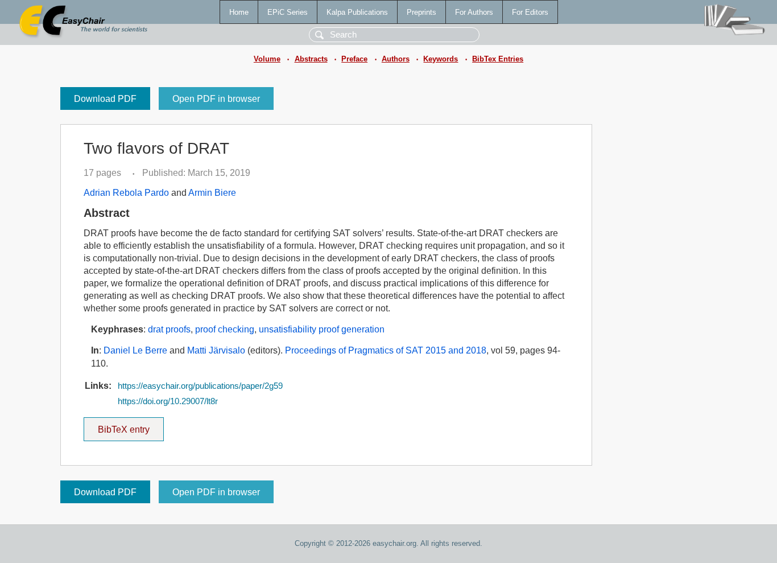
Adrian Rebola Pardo (126, 193)
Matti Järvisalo (216, 350)
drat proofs (169, 329)
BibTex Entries (497, 59)
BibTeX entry (131, 425)
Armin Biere (212, 193)
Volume (267, 59)
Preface (354, 59)
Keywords (440, 59)
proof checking (224, 329)
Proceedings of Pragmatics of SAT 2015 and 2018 (385, 350)
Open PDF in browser (216, 99)
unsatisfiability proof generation (322, 329)
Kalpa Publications (357, 12)
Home (239, 12)
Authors (396, 59)
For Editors (530, 12)
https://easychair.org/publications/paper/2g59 (200, 386)
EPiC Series (287, 12)
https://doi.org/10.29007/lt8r (168, 401)
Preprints (421, 12)
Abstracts (311, 59)
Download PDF (105, 99)
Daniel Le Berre (135, 350)
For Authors (474, 12)
